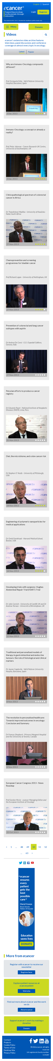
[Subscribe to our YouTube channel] (32, 862)
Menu (13, 26)
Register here (26, 972)
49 (27, 847)
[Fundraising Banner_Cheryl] (26, 908)
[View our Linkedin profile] (24, 862)
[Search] (46, 34)
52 (45, 847)
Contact (7, 1040)
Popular (31, 52)
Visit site (26, 991)
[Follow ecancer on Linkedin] (41, 1041)
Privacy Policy (9, 1053)
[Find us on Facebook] (28, 862)
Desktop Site (9, 1050)
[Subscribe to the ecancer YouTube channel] (46, 1040)
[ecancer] (14, 8)
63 (27, 853)
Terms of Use (9, 1047)
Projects (7, 1042)
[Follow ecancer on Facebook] (30, 1040)
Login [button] (33, 12)
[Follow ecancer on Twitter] (35, 1041)
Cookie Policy (9, 1045)
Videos (11, 34)
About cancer (26, 1010)
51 (39, 847)
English (36, 4)
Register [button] (43, 12)
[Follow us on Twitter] (20, 862)
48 (22, 847)
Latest (21, 52)
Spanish (46, 4)
